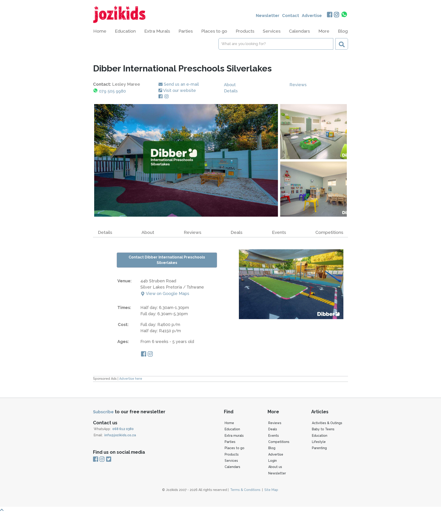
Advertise (312, 15)
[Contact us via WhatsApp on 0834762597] (344, 14)
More (323, 31)
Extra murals (234, 435)
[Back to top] (220, 510)
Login (272, 460)
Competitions (329, 232)
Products (232, 454)
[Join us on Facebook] (329, 15)
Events (279, 232)
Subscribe (103, 411)
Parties (230, 442)
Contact (290, 15)
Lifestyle (319, 442)
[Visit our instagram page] (150, 354)
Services (231, 460)
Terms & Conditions (245, 490)
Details (231, 90)
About (230, 84)
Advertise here (130, 378)
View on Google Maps (167, 293)
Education (232, 429)
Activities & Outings (327, 423)
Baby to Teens (323, 429)
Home (99, 31)
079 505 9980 (112, 91)
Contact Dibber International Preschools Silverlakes (167, 260)
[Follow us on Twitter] (108, 459)
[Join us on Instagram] (336, 15)
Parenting (319, 448)
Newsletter (267, 15)
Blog (343, 31)
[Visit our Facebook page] (161, 97)
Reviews (298, 84)
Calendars (299, 31)
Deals (236, 232)
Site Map (271, 490)
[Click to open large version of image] (186, 160)
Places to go (234, 448)
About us (275, 467)
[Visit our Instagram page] (167, 97)
